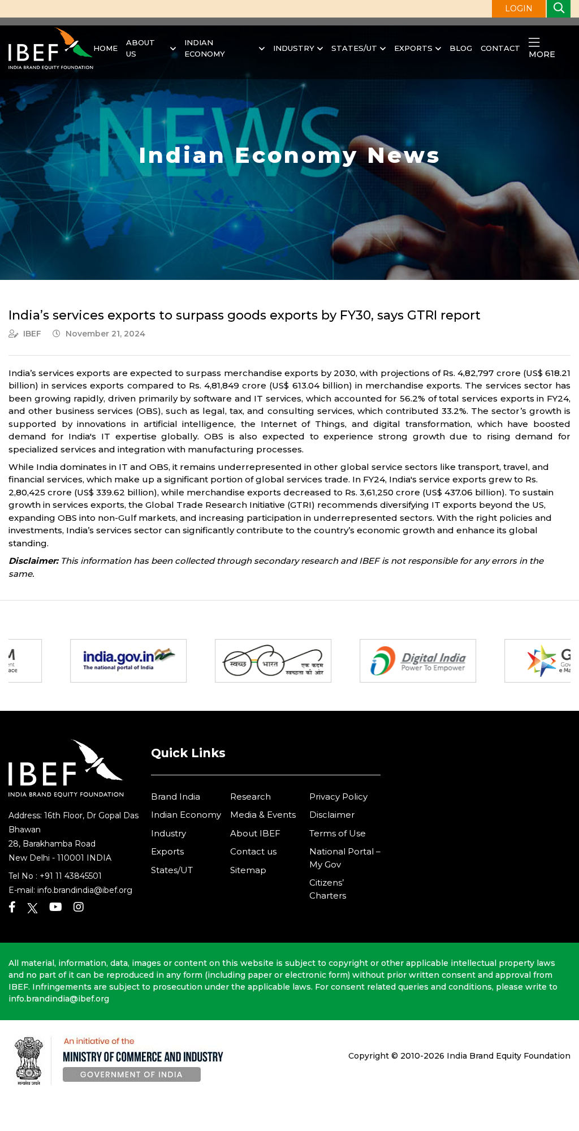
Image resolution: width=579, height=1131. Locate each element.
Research (250, 796)
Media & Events (263, 814)
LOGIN (519, 8)
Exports (413, 48)
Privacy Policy (338, 796)
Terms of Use (337, 833)
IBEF (32, 334)
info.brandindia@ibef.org (84, 890)
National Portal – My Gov (345, 858)
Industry (293, 48)
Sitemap (248, 870)
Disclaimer (332, 814)
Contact (500, 48)
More (542, 54)
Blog (461, 48)
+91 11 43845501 (71, 876)
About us (140, 48)
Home (105, 48)
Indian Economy (204, 48)
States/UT (354, 48)
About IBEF (255, 833)
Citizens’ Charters (327, 889)
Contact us (253, 851)
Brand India (175, 796)
